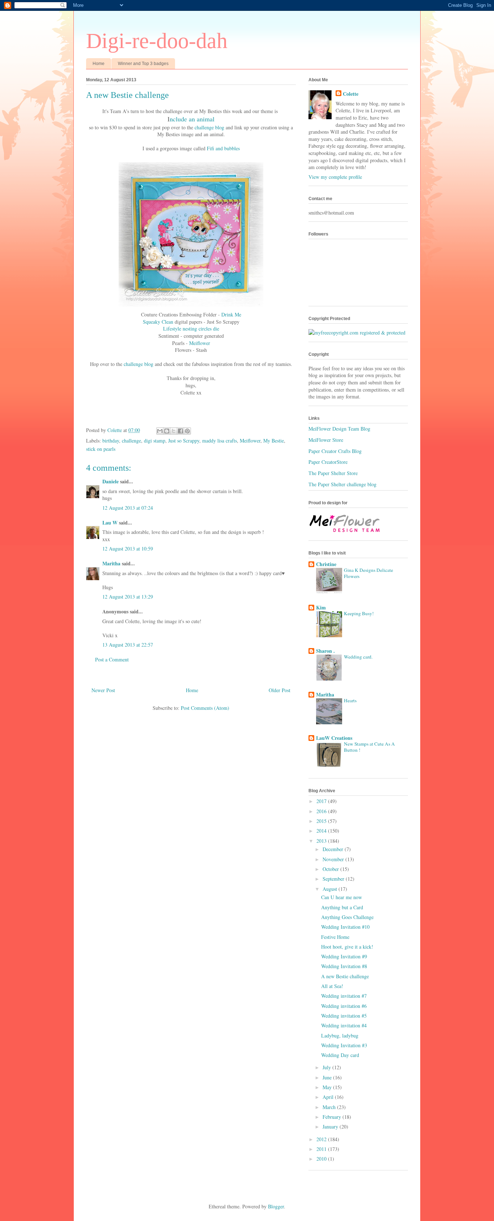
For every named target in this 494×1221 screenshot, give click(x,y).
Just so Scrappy (183, 440)
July (327, 1067)
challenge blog (209, 127)
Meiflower (199, 343)
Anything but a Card (342, 907)
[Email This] (159, 431)
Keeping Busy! (359, 613)
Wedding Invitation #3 (344, 1045)
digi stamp (154, 440)
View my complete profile (335, 176)
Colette (350, 94)
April (329, 1096)
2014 (322, 830)
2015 (322, 820)
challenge (131, 440)
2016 (322, 811)
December (334, 849)
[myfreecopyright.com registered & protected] (356, 332)
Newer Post (103, 690)
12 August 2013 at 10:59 (127, 548)
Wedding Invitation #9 (344, 956)
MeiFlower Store (325, 439)
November (334, 859)
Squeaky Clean (158, 321)
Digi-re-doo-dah (156, 41)
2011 (322, 1149)
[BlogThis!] (166, 431)
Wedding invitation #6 (344, 1005)
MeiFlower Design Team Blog (339, 428)
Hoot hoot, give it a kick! (347, 946)
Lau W (110, 522)
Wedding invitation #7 (344, 995)
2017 (322, 801)
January (331, 1126)
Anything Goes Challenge (347, 917)
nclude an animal (192, 119)
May (328, 1087)
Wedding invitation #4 (344, 1025)
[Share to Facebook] (180, 431)
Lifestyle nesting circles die (191, 328)
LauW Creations (334, 738)
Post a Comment (112, 659)
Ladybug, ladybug (339, 1035)
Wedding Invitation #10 (345, 926)
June (328, 1077)
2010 (322, 1158)
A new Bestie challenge (345, 976)
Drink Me (231, 314)
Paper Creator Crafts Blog (335, 451)
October (331, 869)
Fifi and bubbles (223, 148)
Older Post (279, 690)
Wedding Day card (340, 1055)
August (330, 888)
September (334, 878)
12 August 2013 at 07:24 (127, 507)
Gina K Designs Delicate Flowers (368, 573)
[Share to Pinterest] (187, 431)
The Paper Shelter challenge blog (342, 484)
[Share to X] (173, 431)
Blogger (276, 1206)
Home (99, 63)
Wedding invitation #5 (344, 1015)
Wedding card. (358, 656)
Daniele (110, 481)
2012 (322, 1139)
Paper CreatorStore (328, 461)
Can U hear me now (341, 897)
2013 (322, 840)
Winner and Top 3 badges (143, 63)
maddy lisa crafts (219, 440)
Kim (321, 607)
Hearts (350, 700)
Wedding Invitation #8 (344, 966)
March (330, 1107)
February (332, 1116)
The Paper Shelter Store (333, 473)
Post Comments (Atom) (205, 707)
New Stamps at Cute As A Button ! (369, 747)
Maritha (111, 563)
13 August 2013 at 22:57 (127, 644)
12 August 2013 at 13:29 (127, 596)
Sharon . (325, 651)
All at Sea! (332, 986)
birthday (110, 440)
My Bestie (273, 440)
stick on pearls (100, 448)
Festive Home (335, 936)
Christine (326, 564)
